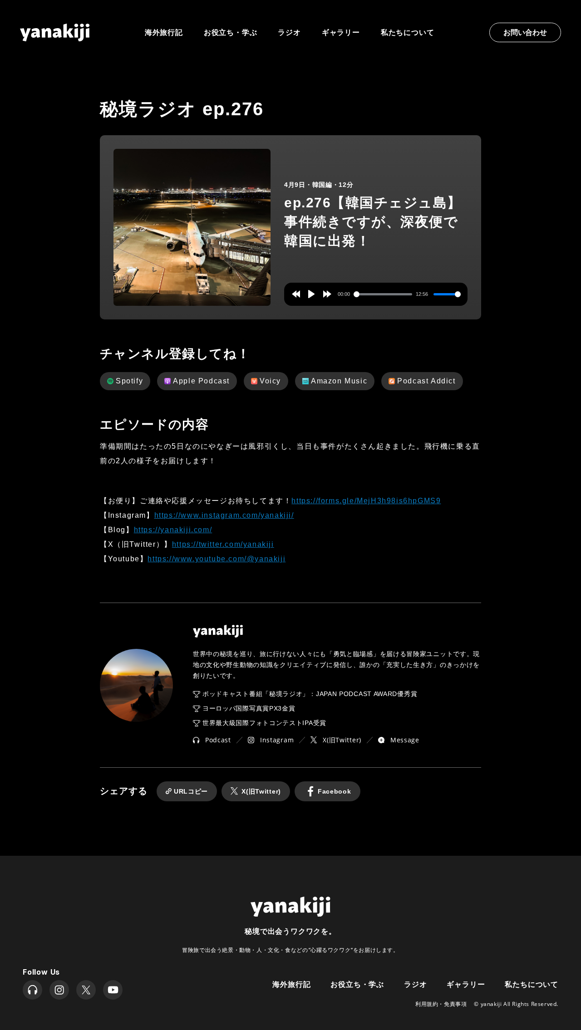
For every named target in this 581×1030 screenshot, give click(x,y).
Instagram (277, 740)
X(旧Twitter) (342, 740)
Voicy (270, 381)
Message (404, 740)
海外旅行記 (291, 983)
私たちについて (407, 32)
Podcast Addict (426, 381)
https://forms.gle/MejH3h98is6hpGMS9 (366, 501)
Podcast (218, 740)
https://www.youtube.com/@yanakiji (217, 559)
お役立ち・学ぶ (230, 32)
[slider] (383, 294)
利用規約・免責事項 (441, 1004)
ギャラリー (341, 32)
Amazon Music (339, 381)
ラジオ (289, 32)
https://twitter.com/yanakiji (223, 544)
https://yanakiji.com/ (173, 530)
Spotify (129, 381)
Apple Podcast (201, 381)
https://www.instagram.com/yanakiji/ (224, 515)
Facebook (334, 791)
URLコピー (191, 791)
